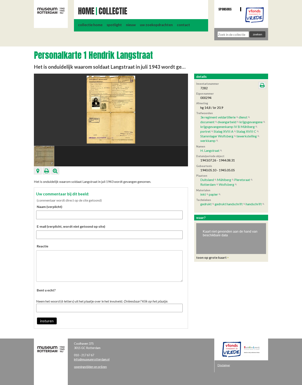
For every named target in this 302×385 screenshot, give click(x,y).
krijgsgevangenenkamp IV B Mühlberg (227, 127)
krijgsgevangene (251, 122)
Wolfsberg (226, 184)
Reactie (42, 246)
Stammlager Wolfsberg (216, 136)
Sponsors (225, 9)
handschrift (254, 204)
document (207, 122)
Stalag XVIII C (246, 131)
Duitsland (207, 180)
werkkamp (208, 141)
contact (183, 25)
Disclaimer (224, 365)
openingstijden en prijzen (90, 367)
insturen (47, 321)
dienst (243, 117)
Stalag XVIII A (223, 131)
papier (213, 194)
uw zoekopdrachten (156, 25)
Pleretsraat (242, 180)
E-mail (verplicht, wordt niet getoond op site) (71, 226)
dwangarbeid (227, 122)
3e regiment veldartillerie (218, 117)
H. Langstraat (209, 150)
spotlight (114, 25)
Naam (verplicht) (49, 207)
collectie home (90, 25)
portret (205, 131)
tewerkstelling (246, 136)
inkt (203, 194)
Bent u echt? (46, 290)
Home (86, 11)
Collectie (113, 11)
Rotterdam (208, 184)
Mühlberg (224, 180)
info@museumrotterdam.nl (92, 359)
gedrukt (206, 204)
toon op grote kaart (211, 257)
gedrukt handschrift (229, 204)
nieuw (131, 25)
